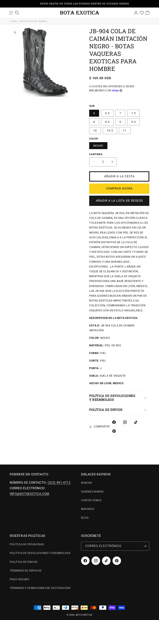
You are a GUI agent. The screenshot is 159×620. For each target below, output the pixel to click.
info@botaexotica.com (29, 494)
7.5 (133, 113)
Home (13, 21)
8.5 (107, 121)
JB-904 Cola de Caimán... (34, 21)
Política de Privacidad (27, 544)
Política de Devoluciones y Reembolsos (40, 553)
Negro (98, 145)
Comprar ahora (119, 188)
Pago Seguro (19, 579)
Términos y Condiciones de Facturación (40, 587)
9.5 (133, 121)
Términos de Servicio (26, 570)
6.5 (107, 113)
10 (95, 130)
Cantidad (95, 154)
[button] (119, 398)
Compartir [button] (102, 426)
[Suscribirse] (145, 546)
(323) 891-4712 (59, 482)
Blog (85, 517)
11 (124, 130)
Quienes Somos (92, 491)
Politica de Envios (24, 561)
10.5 (110, 130)
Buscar (86, 482)
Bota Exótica (84, 615)
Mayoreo (87, 508)
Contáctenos (91, 500)
